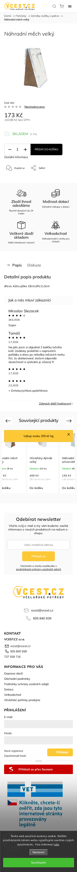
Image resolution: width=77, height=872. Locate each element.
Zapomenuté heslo (15, 755)
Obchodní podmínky (17, 679)
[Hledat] (54, 6)
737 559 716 (12, 656)
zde (56, 844)
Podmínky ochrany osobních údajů (26, 684)
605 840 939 (42, 618)
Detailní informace (16, 157)
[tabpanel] (43, 461)
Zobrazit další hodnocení (55, 403)
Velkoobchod (12, 695)
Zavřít (64, 178)
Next (69, 420)
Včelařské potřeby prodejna (22, 700)
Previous (8, 420)
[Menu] (70, 6)
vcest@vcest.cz (42, 610)
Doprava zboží (13, 673)
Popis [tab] (17, 265)
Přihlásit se (38, 556)
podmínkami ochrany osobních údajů (38, 569)
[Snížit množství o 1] (10, 149)
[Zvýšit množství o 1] (25, 149)
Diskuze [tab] (34, 265)
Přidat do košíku (46, 149)
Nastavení (38, 852)
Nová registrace (13, 750)
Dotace (9, 689)
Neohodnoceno (34, 106)
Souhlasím (38, 862)
